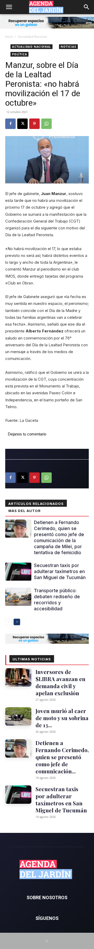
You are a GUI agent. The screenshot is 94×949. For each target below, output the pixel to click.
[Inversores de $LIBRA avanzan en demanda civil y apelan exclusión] (18, 677)
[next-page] (17, 622)
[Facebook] (10, 123)
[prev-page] (8, 622)
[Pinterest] (34, 123)
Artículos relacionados (36, 504)
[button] (9, 7)
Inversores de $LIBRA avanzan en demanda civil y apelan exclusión (60, 682)
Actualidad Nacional (32, 36)
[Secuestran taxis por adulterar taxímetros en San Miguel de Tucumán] (18, 572)
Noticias (68, 46)
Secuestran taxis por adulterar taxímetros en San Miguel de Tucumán (60, 571)
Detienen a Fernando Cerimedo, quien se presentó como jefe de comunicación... (62, 757)
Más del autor (24, 511)
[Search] (86, 7)
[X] (22, 123)
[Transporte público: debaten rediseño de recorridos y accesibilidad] (18, 597)
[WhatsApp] (46, 123)
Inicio (9, 36)
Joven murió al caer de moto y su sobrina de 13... (62, 718)
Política (19, 54)
